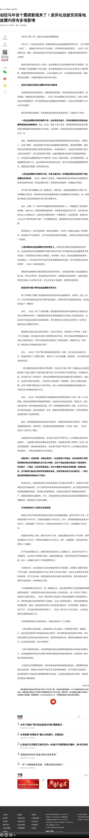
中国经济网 (21, 821)
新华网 (5, 818)
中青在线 (34, 821)
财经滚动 (14, 9)
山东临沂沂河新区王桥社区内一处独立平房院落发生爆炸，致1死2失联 (54, 744)
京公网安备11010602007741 (65, 822)
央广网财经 (7, 9)
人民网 (5, 815)
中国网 (5, 821)
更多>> (86, 775)
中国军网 (34, 825)
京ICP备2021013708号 (52, 822)
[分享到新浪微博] (4, 78)
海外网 (5, 831)
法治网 (33, 828)
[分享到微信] (4, 72)
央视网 (19, 815)
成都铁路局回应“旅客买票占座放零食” (38, 754)
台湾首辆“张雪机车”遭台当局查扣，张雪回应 (41, 734)
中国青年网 (21, 818)
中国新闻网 (35, 818)
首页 (1, 9)
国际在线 (6, 825)
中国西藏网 (21, 828)
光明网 (33, 815)
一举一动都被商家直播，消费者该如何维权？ (42, 764)
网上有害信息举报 (82, 814)
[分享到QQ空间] (4, 85)
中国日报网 (6, 828)
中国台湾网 (21, 825)
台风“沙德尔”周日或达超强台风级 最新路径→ (42, 724)
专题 (20, 774)
